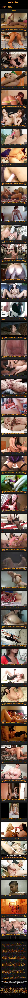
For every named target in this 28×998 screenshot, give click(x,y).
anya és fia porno (5, 945)
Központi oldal (4, 7)
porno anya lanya (18, 976)
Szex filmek (8, 987)
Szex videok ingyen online (9, 986)
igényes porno (19, 947)
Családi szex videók (14, 993)
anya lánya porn (5, 946)
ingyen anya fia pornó (12, 949)
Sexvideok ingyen (21, 993)
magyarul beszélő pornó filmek (16, 970)
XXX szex (4, 994)
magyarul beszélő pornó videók (8, 971)
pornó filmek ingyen (12, 978)
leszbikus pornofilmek (6, 969)
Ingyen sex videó (24, 986)
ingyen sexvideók (8, 965)
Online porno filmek (14, 1)
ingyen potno (14, 964)
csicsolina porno (12, 947)
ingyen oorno (10, 957)
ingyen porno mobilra (13, 962)
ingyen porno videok (17, 963)
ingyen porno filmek (9, 960)
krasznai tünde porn (10, 967)
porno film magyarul (19, 977)
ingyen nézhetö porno (16, 953)
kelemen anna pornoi (12, 966)
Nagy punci (3, 988)
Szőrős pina (6, 992)
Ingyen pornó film (24, 990)
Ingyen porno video (10, 994)
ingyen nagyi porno (12, 952)
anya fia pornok (22, 945)
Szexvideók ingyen (17, 994)
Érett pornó (3, 991)
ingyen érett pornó (21, 949)
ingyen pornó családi (15, 958)
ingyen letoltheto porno (13, 951)
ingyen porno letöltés (18, 960)
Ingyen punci (18, 987)
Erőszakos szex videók (8, 989)
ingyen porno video (9, 963)
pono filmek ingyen (11, 974)
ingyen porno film (8, 959)
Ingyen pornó (21, 989)
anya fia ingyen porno (14, 945)
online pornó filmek (21, 972)
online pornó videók (6, 973)
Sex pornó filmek (15, 991)
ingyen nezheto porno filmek (17, 955)
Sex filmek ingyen (21, 988)
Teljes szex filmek (16, 992)
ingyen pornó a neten (6, 958)
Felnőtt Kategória (10, 7)
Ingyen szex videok (8, 985)
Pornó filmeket (3, 987)
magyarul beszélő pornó (16, 969)
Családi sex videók (24, 987)
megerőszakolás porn (11, 972)
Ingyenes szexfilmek (16, 985)
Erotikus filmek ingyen (17, 990)
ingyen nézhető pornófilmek (7, 956)
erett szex (20, 991)
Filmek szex (5, 990)
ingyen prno (20, 964)
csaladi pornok (5, 947)
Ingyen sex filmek (18, 986)
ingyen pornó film (16, 959)
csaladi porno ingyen (18, 946)
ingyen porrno (8, 964)
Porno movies (10, 990)
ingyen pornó (22, 957)
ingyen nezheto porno (6, 953)
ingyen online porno (18, 956)
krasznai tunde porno (18, 967)
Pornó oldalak (12, 987)
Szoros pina (22, 985)
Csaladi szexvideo (7, 993)
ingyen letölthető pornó (15, 950)
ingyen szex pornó (16, 965)
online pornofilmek (14, 973)
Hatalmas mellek (24, 994)
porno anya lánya (10, 976)
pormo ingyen (18, 974)
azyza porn (11, 946)
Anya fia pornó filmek (8, 988)
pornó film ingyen (10, 977)
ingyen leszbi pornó (6, 950)
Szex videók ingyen (8, 991)
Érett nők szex (15, 988)
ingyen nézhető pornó (20, 952)
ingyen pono (16, 957)
